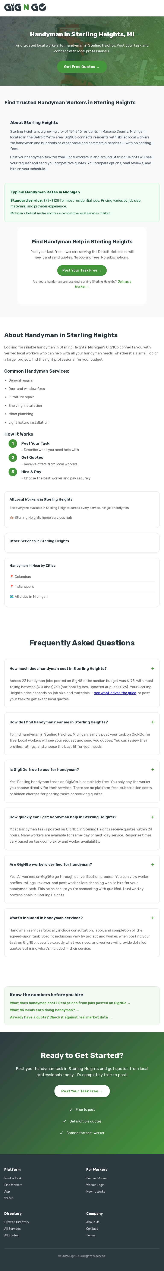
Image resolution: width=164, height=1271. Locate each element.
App (7, 1191)
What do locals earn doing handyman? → (44, 1010)
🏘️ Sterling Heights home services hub (41, 518)
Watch (8, 1198)
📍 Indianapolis (22, 587)
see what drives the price (115, 693)
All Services (12, 1229)
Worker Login (95, 1185)
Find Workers (13, 1185)
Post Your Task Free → (82, 270)
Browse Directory (16, 1222)
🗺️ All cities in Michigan (29, 597)
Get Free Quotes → (82, 67)
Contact (92, 1229)
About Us (93, 1222)
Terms (90, 1235)
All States (11, 1235)
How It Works (95, 1191)
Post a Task (13, 1178)
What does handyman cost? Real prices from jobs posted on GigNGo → (70, 1003)
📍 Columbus (20, 577)
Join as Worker (96, 1178)
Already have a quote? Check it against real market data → (61, 1017)
